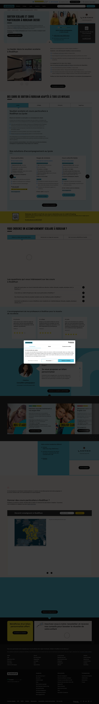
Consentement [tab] (32, 346)
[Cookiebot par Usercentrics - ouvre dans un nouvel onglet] (69, 342)
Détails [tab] (49, 346)
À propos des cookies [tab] (66, 346)
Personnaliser (49, 360)
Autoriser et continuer (66, 360)
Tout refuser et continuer (33, 360)
